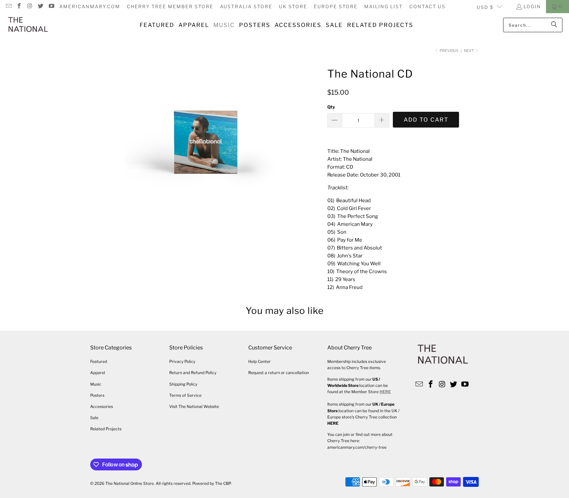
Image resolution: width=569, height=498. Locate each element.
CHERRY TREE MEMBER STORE (170, 6)
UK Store (293, 6)
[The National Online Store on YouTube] (51, 6)
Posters (97, 395)
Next (469, 50)
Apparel (97, 372)
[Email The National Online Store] (8, 6)
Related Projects (106, 428)
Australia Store (246, 6)
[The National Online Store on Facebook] (19, 6)
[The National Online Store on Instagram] (29, 6)
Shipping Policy (183, 384)
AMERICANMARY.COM (89, 6)
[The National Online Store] (28, 25)
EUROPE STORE (336, 6)
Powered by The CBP (211, 483)
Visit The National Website (194, 406)
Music (95, 384)
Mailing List (383, 6)
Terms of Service (185, 395)
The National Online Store (129, 483)
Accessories (101, 406)
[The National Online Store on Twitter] (40, 6)
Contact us (427, 6)
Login (532, 6)
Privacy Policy (182, 361)
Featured (98, 361)
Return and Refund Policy (192, 372)
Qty (331, 106)
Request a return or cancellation (278, 372)
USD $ (485, 7)
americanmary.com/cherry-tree (357, 447)
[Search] (554, 25)
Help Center (259, 361)
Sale (94, 417)
